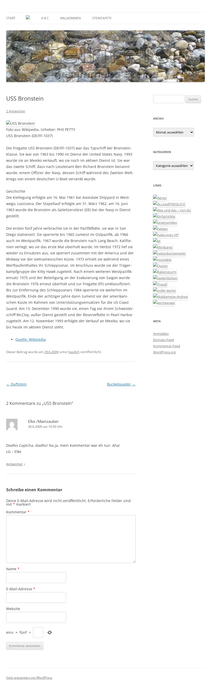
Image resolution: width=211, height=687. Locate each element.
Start (10, 18)
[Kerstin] (162, 259)
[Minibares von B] (162, 247)
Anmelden (161, 333)
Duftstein (16, 384)
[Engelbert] (169, 204)
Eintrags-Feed (163, 339)
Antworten (14, 464)
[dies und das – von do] (172, 210)
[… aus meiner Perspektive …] (170, 296)
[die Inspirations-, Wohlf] (165, 278)
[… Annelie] (169, 253)
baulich (74, 352)
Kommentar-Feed (166, 346)
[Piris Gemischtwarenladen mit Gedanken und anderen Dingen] (164, 290)
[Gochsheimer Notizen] (160, 228)
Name (13, 568)
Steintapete (102, 18)
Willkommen (70, 18)
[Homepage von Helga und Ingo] (166, 235)
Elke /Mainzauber (43, 421)
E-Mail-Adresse (20, 588)
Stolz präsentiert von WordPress (29, 677)
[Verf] (164, 302)
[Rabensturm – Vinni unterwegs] (164, 272)
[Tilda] (164, 216)
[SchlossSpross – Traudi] (160, 284)
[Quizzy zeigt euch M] (160, 265)
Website (13, 608)
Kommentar (18, 512)
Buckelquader (121, 384)
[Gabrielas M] (156, 241)
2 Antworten (15, 111)
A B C (45, 18)
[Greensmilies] (165, 222)
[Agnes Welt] (159, 197)
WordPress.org (164, 352)
